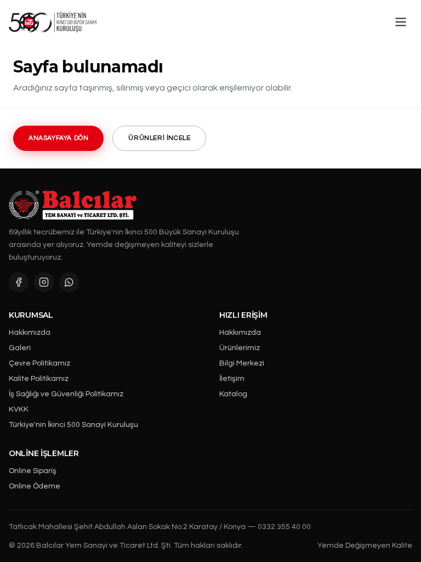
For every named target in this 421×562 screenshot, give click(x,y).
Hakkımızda (29, 332)
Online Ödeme (34, 486)
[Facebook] (19, 282)
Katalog (233, 394)
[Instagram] (44, 282)
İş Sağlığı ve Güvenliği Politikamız (66, 394)
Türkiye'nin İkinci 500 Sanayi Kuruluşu (73, 425)
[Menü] (400, 21)
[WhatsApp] (69, 282)
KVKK (19, 409)
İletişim (231, 379)
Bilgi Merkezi (241, 363)
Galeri (20, 348)
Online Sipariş (32, 471)
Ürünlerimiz (239, 348)
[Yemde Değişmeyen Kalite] (52, 22)
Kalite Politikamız (39, 379)
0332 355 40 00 (284, 527)
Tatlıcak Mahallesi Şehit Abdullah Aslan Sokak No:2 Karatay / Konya (127, 527)
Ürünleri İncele (159, 138)
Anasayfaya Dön (58, 138)
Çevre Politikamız (39, 363)
